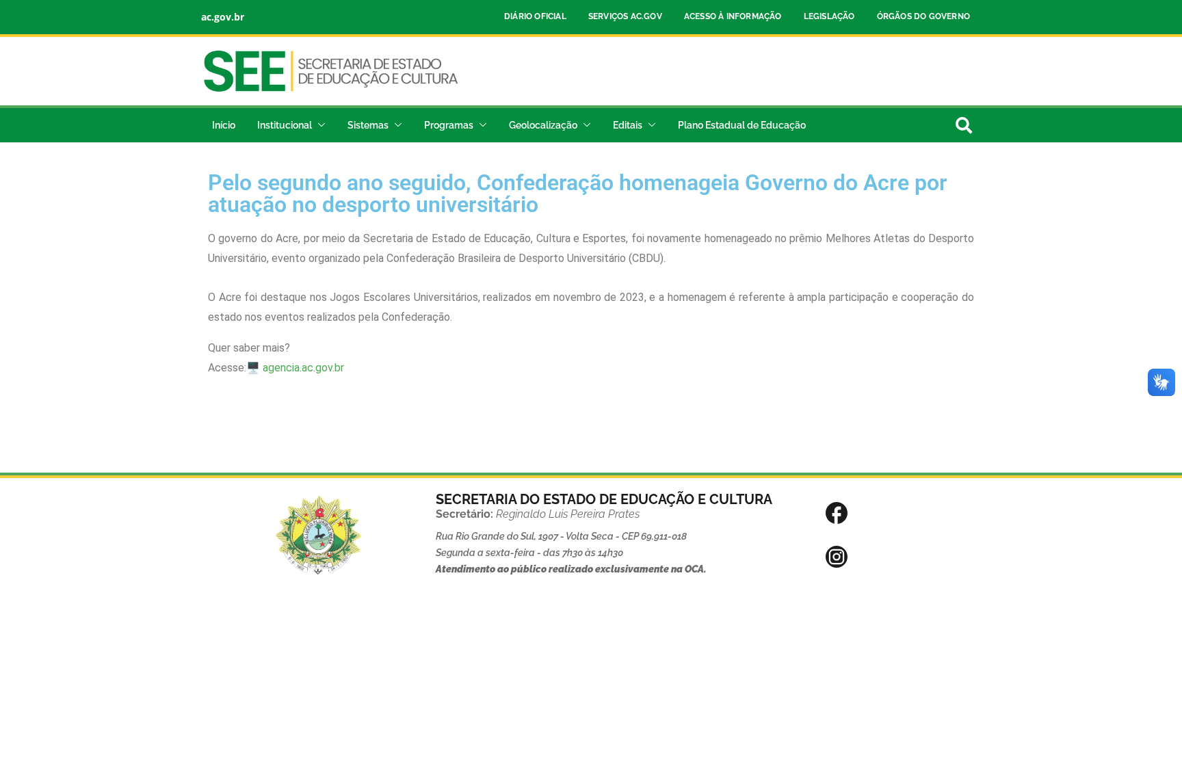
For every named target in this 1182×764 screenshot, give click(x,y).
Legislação (829, 16)
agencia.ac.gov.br (303, 367)
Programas (448, 125)
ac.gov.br (222, 16)
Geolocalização (543, 125)
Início (223, 125)
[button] (319, 125)
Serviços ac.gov (625, 16)
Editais (627, 125)
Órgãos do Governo (923, 16)
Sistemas (368, 125)
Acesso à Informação (733, 16)
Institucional (284, 125)
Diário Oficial (535, 16)
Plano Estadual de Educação (742, 125)
